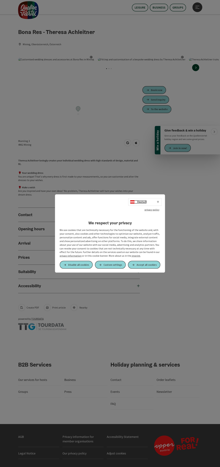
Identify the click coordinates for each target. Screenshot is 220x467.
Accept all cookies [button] (147, 264)
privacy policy (151, 209)
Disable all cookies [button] (78, 264)
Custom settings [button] (113, 264)
